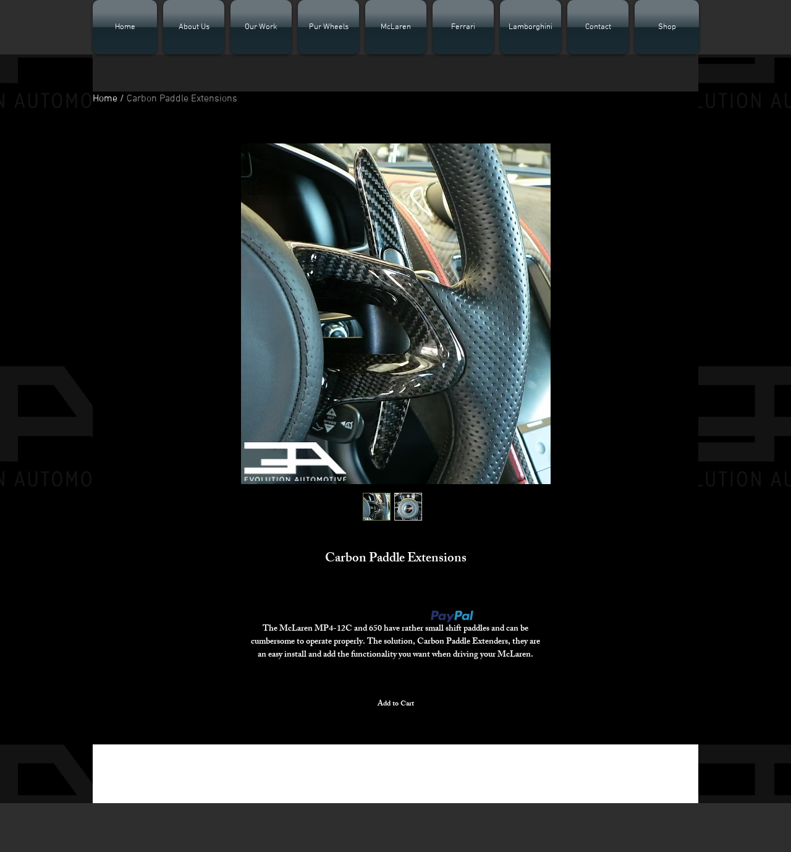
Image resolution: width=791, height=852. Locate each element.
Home (105, 99)
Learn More (497, 616)
